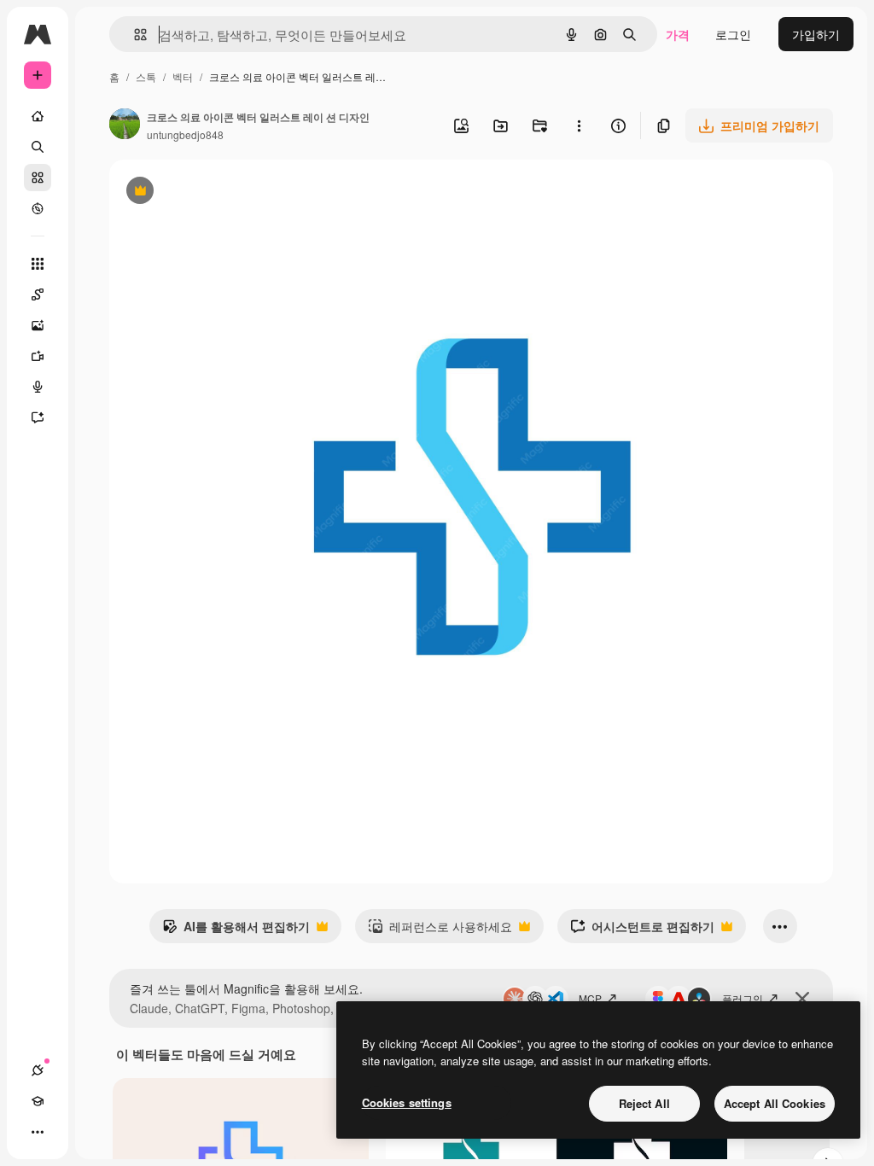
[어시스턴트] (37, 417)
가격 (678, 34)
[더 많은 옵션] (579, 125)
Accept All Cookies (774, 1103)
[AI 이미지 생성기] (37, 325)
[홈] (37, 116)
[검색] (37, 146)
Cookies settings (407, 1102)
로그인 (733, 34)
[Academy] (37, 1101)
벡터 (182, 76)
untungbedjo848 (185, 134)
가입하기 (816, 34)
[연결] (37, 1070)
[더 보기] (37, 1132)
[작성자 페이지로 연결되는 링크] (124, 125)
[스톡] (37, 177)
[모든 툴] (37, 263)
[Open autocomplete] (133, 34)
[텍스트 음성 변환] (37, 386)
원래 (207, 192)
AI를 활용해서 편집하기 (236, 930)
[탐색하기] (37, 208)
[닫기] (802, 998)
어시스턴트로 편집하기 (642, 930)
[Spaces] (37, 294)
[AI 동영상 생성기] (37, 356)
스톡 (146, 76)
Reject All (644, 1103)
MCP (590, 998)
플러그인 (742, 998)
